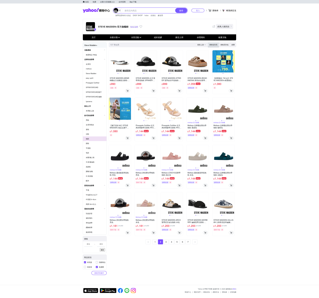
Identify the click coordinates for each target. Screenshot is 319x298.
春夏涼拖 (222, 37)
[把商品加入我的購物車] (127, 90)
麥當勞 (160, 15)
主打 (94, 37)
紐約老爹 (158, 37)
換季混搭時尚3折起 (123, 15)
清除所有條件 (99, 273)
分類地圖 (233, 292)
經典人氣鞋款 (223, 26)
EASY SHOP (138, 15)
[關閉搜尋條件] (119, 10)
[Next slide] (129, 61)
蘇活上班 (179, 37)
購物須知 (206, 292)
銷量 (233, 44)
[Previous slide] (110, 61)
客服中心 (188, 292)
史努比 (153, 15)
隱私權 (224, 292)
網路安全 (216, 292)
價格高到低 (224, 44)
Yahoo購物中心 (96, 10)
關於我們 (197, 292)
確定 (102, 250)
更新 (234, 289)
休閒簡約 (201, 37)
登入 (198, 10)
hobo (147, 15)
